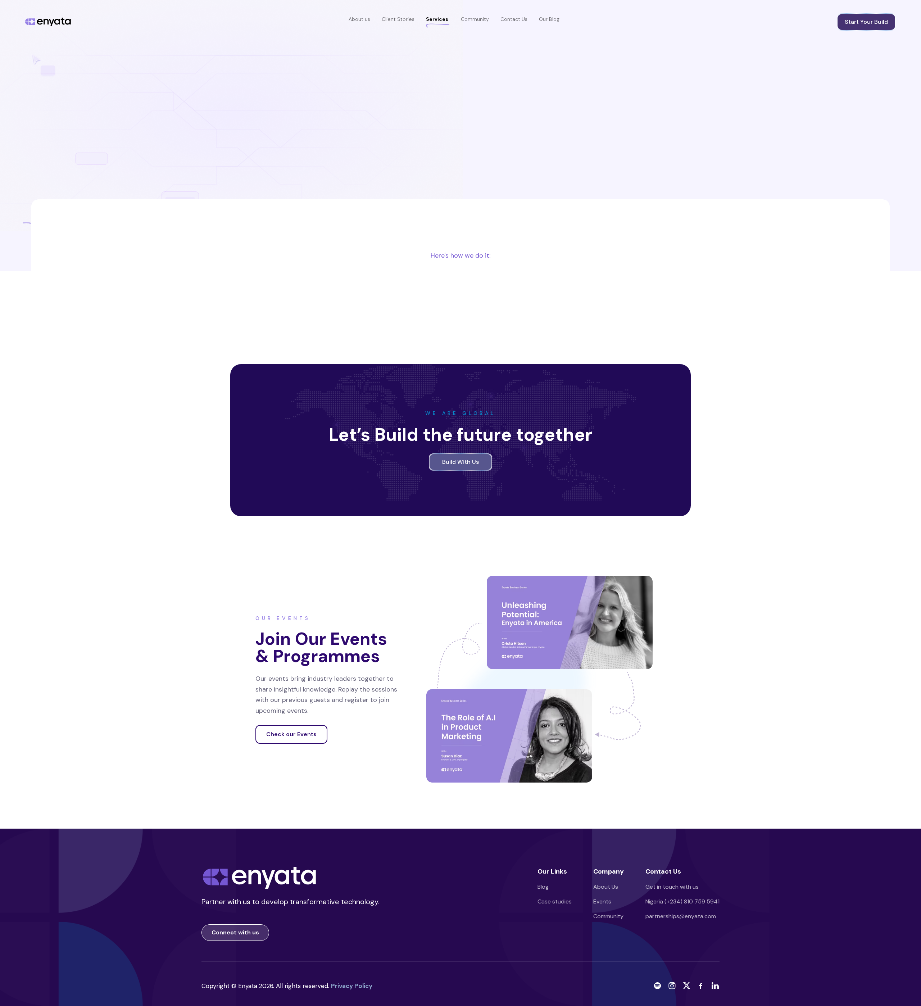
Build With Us (460, 462)
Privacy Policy (351, 986)
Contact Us (513, 19)
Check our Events (291, 734)
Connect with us (235, 932)
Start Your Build (866, 22)
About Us (605, 887)
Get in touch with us (672, 887)
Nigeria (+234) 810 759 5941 (682, 901)
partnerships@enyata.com (680, 916)
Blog (543, 887)
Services (437, 19)
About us (359, 19)
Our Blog (549, 19)
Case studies (554, 901)
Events (602, 901)
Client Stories (398, 19)
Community (475, 19)
